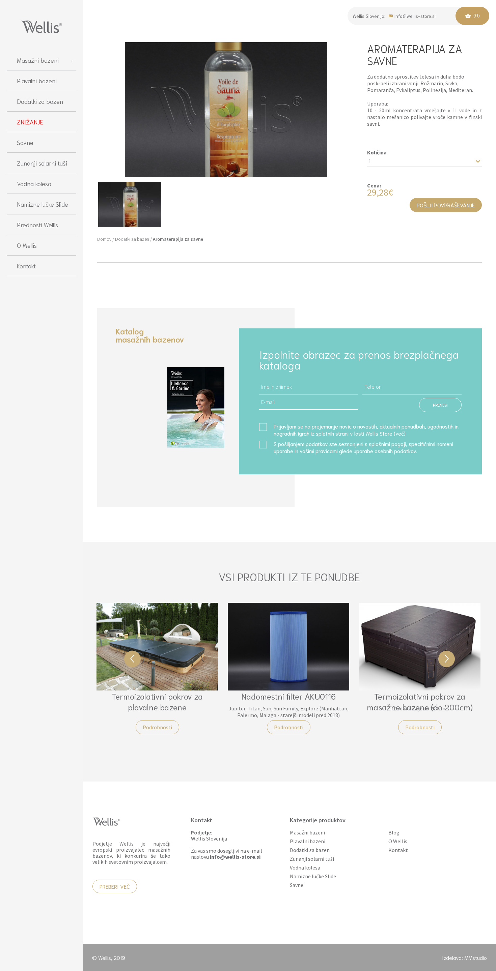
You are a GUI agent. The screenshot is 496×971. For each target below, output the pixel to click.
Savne (25, 142)
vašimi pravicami (319, 450)
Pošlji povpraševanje (446, 204)
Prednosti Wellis (37, 224)
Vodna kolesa (34, 183)
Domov (104, 239)
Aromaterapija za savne (178, 239)
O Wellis (27, 245)
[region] (41, 507)
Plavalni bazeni (37, 81)
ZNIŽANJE (30, 122)
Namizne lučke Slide (42, 204)
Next (446, 659)
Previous (132, 659)
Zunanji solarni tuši (42, 163)
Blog (393, 832)
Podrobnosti (157, 727)
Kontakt (26, 266)
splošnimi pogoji (387, 443)
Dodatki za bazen (40, 101)
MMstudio (475, 957)
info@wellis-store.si (415, 15)
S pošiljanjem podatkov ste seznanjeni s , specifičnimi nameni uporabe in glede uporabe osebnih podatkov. (363, 447)
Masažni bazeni (38, 60)
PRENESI (440, 404)
